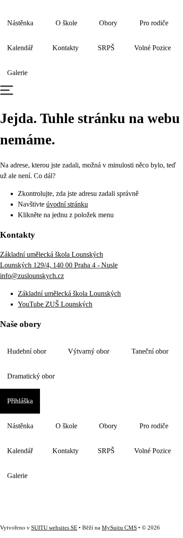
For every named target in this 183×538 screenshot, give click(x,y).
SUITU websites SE (54, 528)
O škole (66, 23)
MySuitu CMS (119, 528)
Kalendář (20, 48)
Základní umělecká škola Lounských (69, 293)
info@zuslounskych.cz (32, 275)
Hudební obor (26, 351)
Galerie (17, 72)
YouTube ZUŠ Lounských (55, 304)
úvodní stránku (67, 204)
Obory (108, 23)
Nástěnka (20, 23)
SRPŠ (106, 48)
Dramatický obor (31, 376)
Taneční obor (149, 351)
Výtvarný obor (88, 351)
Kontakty (65, 48)
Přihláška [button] (20, 401)
